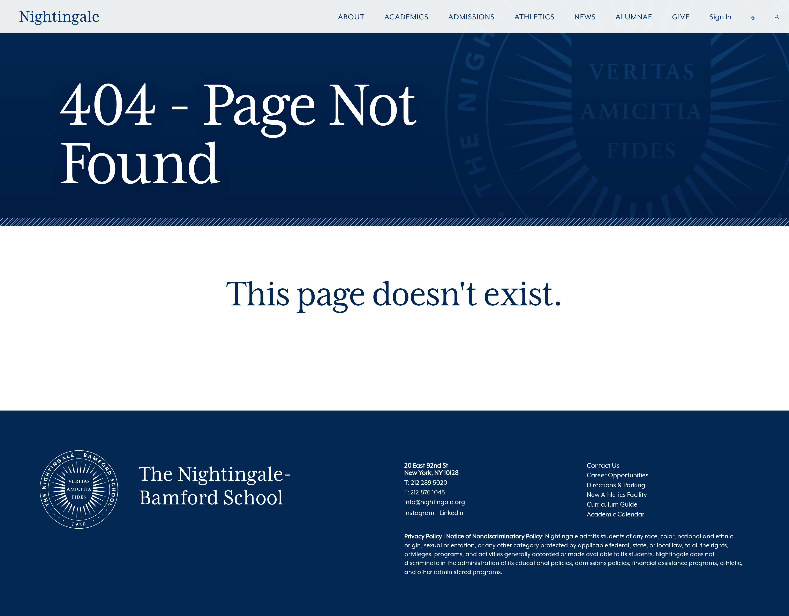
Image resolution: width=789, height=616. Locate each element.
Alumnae (634, 17)
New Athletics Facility (617, 494)
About (351, 17)
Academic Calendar (615, 514)
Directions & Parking (616, 485)
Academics (406, 17)
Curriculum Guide (612, 504)
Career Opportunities (617, 475)
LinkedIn (451, 512)
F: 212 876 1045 (424, 492)
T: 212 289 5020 (425, 482)
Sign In (720, 17)
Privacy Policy (423, 536)
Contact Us (603, 465)
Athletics (534, 17)
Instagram (419, 512)
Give (681, 17)
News (585, 17)
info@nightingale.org (434, 502)
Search (776, 18)
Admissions (471, 17)
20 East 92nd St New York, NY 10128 (431, 469)
